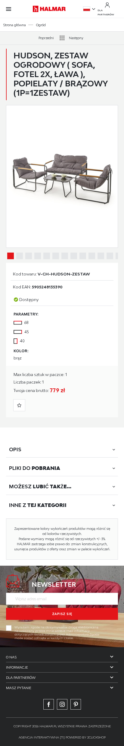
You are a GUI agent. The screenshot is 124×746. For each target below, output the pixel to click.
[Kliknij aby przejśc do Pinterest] (75, 704)
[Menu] (11, 9)
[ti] (62, 737)
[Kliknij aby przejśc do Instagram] (62, 704)
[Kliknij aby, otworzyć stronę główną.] (49, 9)
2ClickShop (96, 737)
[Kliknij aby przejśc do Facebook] (48, 704)
